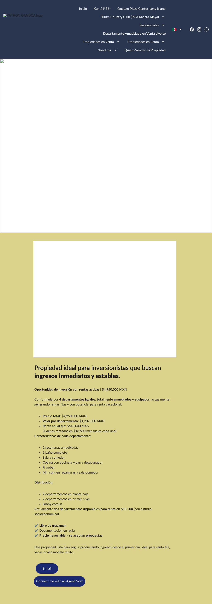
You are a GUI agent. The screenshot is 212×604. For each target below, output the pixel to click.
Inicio (83, 8)
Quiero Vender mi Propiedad (145, 50)
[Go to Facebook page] (193, 29)
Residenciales (149, 25)
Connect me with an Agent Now (59, 581)
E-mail (47, 568)
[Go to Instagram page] (201, 29)
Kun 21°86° (102, 8)
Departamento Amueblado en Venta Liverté (134, 33)
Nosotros (104, 50)
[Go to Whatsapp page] (207, 29)
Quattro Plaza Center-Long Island (141, 8)
